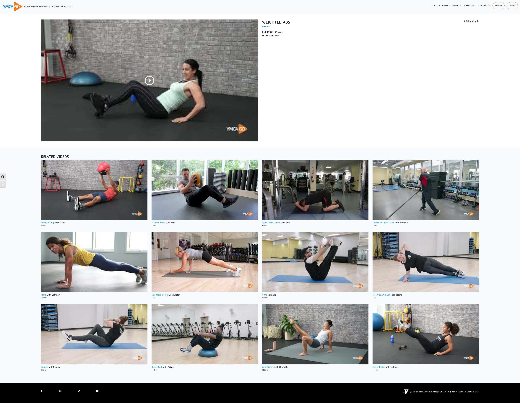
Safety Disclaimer (469, 391)
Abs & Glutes (379, 367)
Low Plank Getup (160, 294)
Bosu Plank (157, 367)
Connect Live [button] (468, 6)
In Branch (456, 6)
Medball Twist (158, 222)
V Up (264, 294)
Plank (43, 294)
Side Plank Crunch (381, 294)
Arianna (266, 26)
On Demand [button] (443, 6)
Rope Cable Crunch (271, 222)
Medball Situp (47, 222)
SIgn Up (498, 6)
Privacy (452, 391)
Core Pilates (268, 367)
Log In (512, 6)
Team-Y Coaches (484, 6)
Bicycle (44, 367)
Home (434, 6)
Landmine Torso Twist (383, 222)
